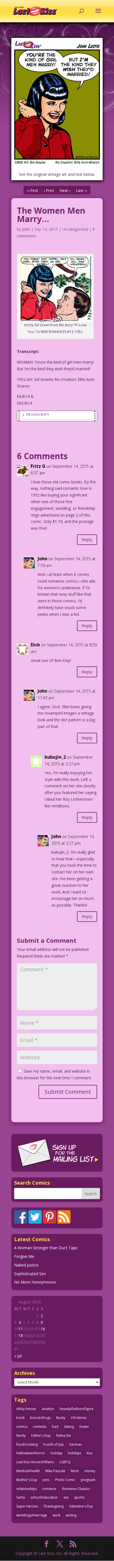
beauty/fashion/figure (77, 1408)
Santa (20, 1497)
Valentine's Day (81, 1506)
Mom (75, 1471)
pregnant (88, 1479)
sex (66, 1497)
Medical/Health (28, 1471)
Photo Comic (65, 1479)
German (75, 1444)
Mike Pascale (55, 1471)
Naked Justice (26, 1265)
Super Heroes (27, 1506)
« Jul (18, 1355)
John (26, 229)
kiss (89, 1453)
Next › (64, 190)
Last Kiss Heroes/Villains (35, 1462)
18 (21, 1335)
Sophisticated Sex (30, 1273)
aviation (48, 1408)
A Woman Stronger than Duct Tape (45, 1247)
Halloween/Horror (30, 1453)
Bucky (60, 1417)
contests (39, 1426)
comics (21, 1426)
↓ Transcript (35, 414)
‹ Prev (49, 190)
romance (49, 1488)
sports (79, 1497)
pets (46, 1479)
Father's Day (41, 1435)
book (20, 1417)
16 (43, 1328)
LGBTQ (65, 1462)
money (89, 1471)
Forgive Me (24, 1256)
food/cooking (27, 1444)
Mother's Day (26, 1479)
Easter (84, 1426)
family (21, 1435)
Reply (87, 539)
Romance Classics (76, 1488)
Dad (55, 1426)
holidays (74, 1453)
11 (21, 1328)
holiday (56, 1453)
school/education (44, 1497)
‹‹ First (32, 190)
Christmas (79, 1417)
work (56, 1515)
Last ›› (81, 190)
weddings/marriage (31, 1515)
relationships (26, 1488)
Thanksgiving (53, 1506)
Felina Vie (63, 1435)
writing (71, 1515)
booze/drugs (40, 1417)
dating (69, 1426)
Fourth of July (53, 1444)
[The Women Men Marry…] (57, 102)
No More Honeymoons (35, 1282)
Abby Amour (26, 1408)
